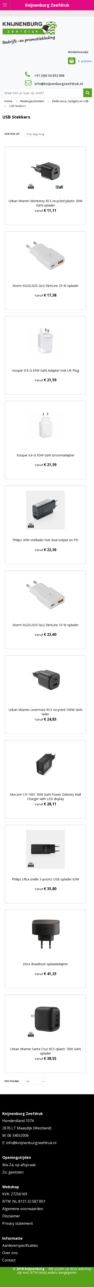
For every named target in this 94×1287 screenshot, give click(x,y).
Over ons (10, 1252)
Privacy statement (17, 1223)
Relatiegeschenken (32, 101)
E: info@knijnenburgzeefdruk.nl (29, 1142)
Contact (9, 1260)
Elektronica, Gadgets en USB (70, 101)
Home (8, 101)
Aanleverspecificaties (20, 1245)
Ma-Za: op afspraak (19, 1164)
